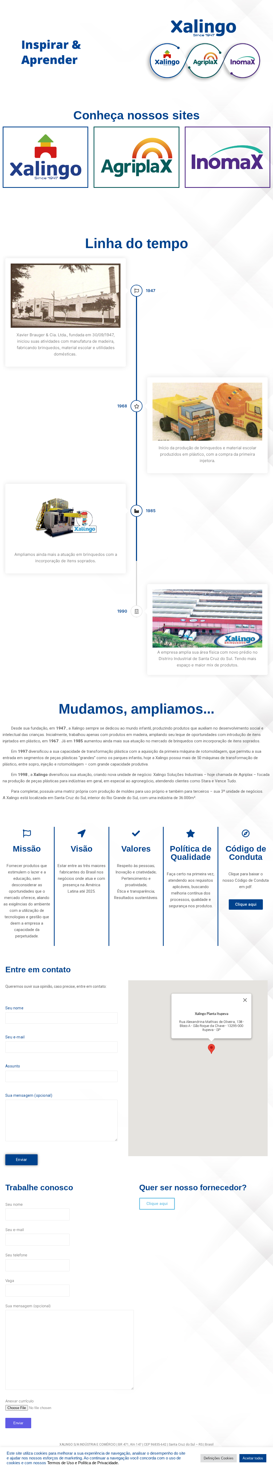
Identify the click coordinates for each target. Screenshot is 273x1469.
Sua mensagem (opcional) (28, 1095)
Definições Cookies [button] (219, 1458)
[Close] (245, 1000)
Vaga (9, 1280)
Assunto (12, 1066)
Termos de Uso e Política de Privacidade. (83, 1463)
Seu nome (14, 1008)
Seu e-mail (15, 1037)
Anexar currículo (19, 1401)
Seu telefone (16, 1255)
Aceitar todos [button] (253, 1458)
